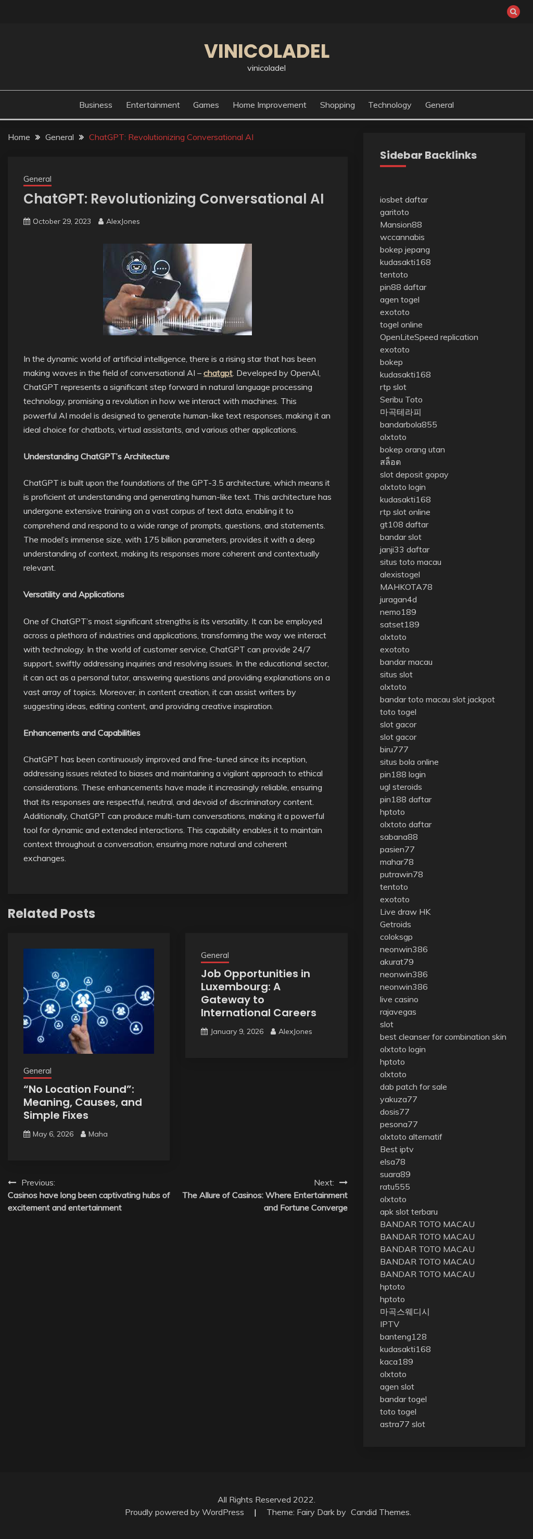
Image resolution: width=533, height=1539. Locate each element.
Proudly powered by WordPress (185, 1512)
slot (387, 1024)
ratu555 (395, 1186)
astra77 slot (402, 1424)
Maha (98, 1134)
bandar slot (401, 537)
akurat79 (397, 961)
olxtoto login (403, 487)
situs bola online (409, 761)
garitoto (394, 212)
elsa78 (392, 1161)
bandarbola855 (408, 424)
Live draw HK (405, 911)
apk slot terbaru (409, 1211)
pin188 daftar (406, 799)
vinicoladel (266, 51)
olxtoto (393, 437)
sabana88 (399, 836)
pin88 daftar (403, 287)
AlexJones (123, 221)
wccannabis (402, 237)
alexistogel (400, 574)
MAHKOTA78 (406, 587)
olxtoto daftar (406, 824)
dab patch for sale (413, 1086)
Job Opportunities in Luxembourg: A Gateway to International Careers (258, 993)
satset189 (400, 624)
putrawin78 (401, 874)
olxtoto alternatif (411, 1136)
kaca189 (396, 1361)
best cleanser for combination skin (443, 1036)
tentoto (394, 274)
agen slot (397, 1386)
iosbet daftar (404, 199)
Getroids (395, 924)
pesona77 (399, 1124)
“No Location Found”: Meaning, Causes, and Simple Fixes (82, 1102)
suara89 (395, 1174)
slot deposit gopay (414, 474)
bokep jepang (405, 249)
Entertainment (153, 104)
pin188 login (403, 774)
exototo (395, 312)
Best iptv (397, 1149)
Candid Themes (380, 1512)
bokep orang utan (412, 449)
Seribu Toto (401, 399)
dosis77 (395, 1111)
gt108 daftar (404, 524)
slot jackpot (473, 699)
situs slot (396, 674)
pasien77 (397, 849)
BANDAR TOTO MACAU (427, 1224)
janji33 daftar (404, 549)
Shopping (337, 104)
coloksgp (396, 936)
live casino (399, 999)
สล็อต (390, 462)
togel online (401, 324)
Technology (390, 104)
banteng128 (403, 1336)
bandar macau (406, 662)
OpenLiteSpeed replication (429, 337)
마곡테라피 (401, 412)
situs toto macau (410, 562)
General (439, 104)
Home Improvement (270, 104)
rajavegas (398, 1011)
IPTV (389, 1324)
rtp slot (393, 387)
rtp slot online (405, 512)
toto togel (398, 712)
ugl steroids (401, 786)
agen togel (400, 299)
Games (206, 104)
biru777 (394, 749)
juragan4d (398, 599)
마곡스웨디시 (405, 1311)
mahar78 (397, 861)
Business (95, 104)
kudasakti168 (405, 262)
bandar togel (403, 1399)
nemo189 (398, 612)
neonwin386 (404, 949)
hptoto (392, 811)
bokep (391, 362)
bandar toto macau (415, 699)
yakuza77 (398, 1099)
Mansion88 (401, 224)
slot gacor (398, 724)
